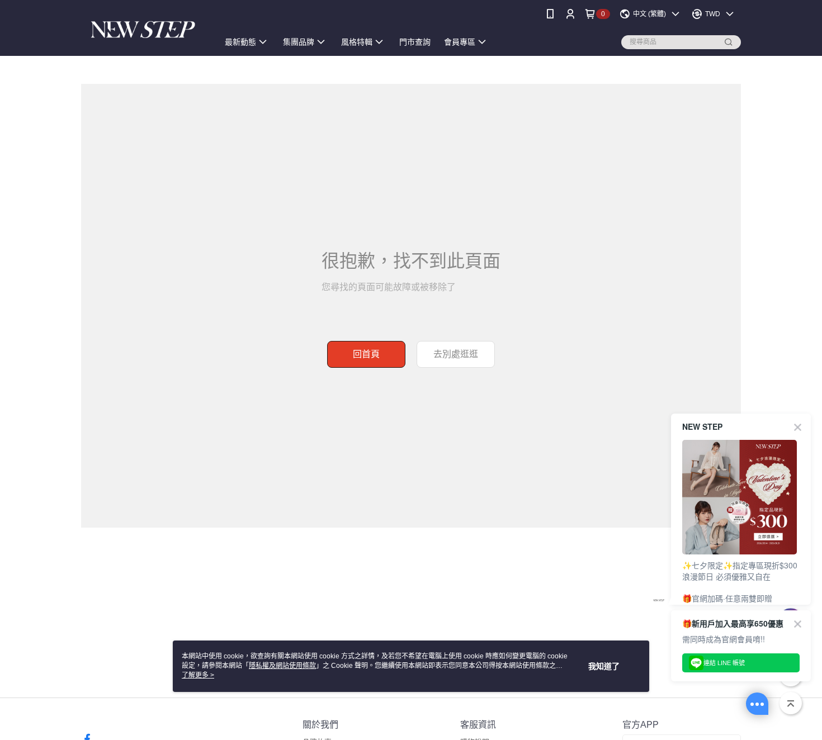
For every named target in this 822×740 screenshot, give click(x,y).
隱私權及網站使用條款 (282, 666)
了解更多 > (198, 675)
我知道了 (604, 666)
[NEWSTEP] (143, 29)
